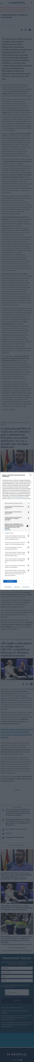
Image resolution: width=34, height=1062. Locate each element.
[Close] (30, 475)
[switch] (28, 507)
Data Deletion (8, 587)
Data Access (17, 587)
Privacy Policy (26, 587)
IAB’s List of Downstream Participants (19, 498)
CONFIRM (10, 581)
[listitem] (17, 503)
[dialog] (17, 531)
